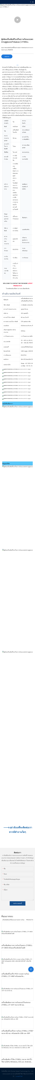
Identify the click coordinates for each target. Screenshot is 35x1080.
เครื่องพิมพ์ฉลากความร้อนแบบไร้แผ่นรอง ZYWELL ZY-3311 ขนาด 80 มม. (15, 1003)
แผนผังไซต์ (19, 1076)
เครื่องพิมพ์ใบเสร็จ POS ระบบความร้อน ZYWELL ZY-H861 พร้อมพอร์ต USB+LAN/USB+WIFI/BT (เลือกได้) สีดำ (15, 975)
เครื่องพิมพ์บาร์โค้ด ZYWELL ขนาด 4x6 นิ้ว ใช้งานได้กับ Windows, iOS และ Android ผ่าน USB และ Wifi (16, 1060)
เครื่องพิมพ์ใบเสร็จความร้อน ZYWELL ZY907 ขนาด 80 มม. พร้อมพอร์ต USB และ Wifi (17, 1032)
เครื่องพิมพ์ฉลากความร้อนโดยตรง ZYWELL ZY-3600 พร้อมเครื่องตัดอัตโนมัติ (16, 946)
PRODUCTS (29, 920)
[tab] (17, 64)
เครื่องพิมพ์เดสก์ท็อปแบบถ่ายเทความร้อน (13, 920)
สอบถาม (7, 56)
